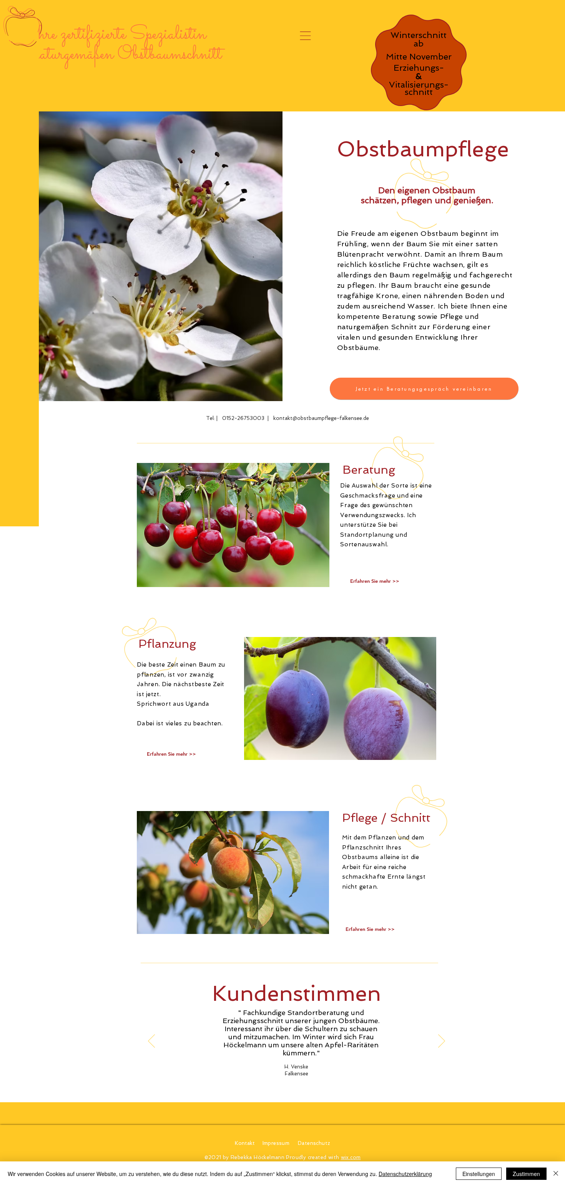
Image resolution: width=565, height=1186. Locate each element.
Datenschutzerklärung (405, 1174)
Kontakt (245, 1143)
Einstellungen (478, 1174)
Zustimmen (526, 1174)
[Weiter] (441, 1041)
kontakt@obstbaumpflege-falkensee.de (321, 418)
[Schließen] (555, 1174)
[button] (305, 36)
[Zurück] (151, 1041)
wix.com (351, 1157)
